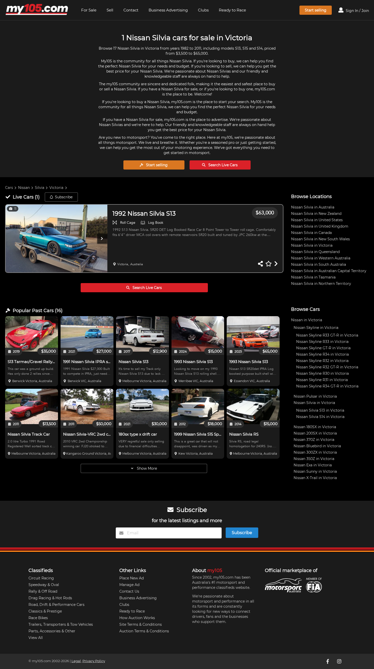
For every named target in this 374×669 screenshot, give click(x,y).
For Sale (88, 10)
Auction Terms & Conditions (144, 631)
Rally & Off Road (42, 591)
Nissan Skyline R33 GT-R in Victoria (327, 335)
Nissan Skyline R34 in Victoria (322, 354)
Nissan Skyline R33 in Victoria (322, 341)
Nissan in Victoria (306, 320)
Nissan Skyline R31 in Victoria (322, 380)
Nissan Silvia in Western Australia (320, 258)
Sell (110, 10)
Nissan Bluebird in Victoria (317, 446)
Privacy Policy (93, 661)
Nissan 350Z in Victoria (314, 458)
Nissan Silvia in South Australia (318, 264)
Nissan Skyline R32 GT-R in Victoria (327, 367)
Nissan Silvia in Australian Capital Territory (328, 271)
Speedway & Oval (43, 584)
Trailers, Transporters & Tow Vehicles (60, 624)
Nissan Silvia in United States (317, 220)
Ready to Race (232, 10)
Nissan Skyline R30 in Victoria (322, 373)
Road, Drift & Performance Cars (56, 604)
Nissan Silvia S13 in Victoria (320, 410)
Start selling (315, 10)
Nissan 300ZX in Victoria (315, 452)
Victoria (56, 187)
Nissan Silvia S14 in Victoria (320, 416)
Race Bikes (38, 618)
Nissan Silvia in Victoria (312, 245)
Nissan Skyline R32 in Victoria (322, 360)
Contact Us (129, 591)
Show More (146, 468)
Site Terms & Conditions (140, 624)
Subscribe (64, 197)
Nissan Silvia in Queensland (315, 251)
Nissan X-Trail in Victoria (315, 478)
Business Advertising (168, 10)
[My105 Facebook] (328, 661)
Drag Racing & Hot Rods (50, 598)
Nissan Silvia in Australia (312, 207)
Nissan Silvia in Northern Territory (321, 283)
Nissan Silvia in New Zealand (316, 213)
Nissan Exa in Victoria (313, 465)
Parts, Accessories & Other (51, 631)
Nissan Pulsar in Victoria (315, 396)
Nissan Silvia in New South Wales (320, 239)
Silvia (39, 187)
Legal (76, 661)
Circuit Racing (41, 578)
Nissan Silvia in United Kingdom (319, 226)
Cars (9, 187)
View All (35, 637)
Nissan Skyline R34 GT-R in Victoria (327, 386)
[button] (56, 239)
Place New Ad (131, 578)
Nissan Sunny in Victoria (315, 471)
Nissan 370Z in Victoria (314, 439)
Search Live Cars (222, 165)
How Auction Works (137, 618)
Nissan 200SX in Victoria (315, 433)
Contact (130, 10)
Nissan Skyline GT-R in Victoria (323, 348)
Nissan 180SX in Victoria (315, 427)
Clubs (203, 10)
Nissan (24, 187)
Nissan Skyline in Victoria (316, 327)
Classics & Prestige (45, 611)
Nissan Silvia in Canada (311, 232)
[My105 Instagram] (340, 661)
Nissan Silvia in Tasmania (313, 277)
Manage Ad (129, 584)
